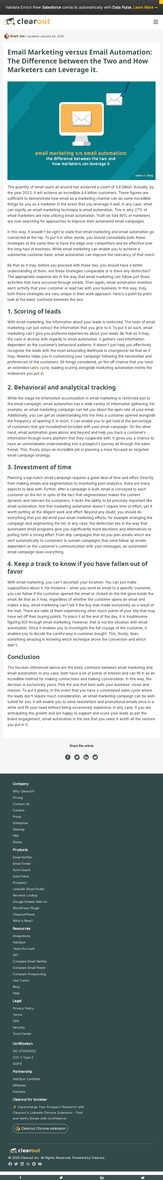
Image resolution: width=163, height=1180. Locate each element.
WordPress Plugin (26, 908)
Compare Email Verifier (30, 961)
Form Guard (21, 870)
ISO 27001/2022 (24, 1051)
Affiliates (19, 1085)
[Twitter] (77, 755)
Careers (19, 810)
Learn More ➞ (145, 7)
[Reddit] (95, 755)
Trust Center (22, 1034)
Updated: (33, 36)
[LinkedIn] (22, 1164)
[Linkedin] (86, 755)
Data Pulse (21, 876)
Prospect (20, 883)
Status (17, 842)
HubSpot (19, 942)
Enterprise (20, 823)
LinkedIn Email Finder (28, 889)
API (15, 955)
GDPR (17, 1064)
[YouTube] (40, 1164)
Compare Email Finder (29, 968)
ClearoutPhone (24, 914)
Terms (17, 1015)
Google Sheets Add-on (30, 902)
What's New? (23, 921)
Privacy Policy (23, 1008)
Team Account (24, 949)
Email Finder (22, 864)
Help (16, 993)
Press (17, 817)
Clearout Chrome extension (43, 1128)
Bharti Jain (18, 36)
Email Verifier (22, 857)
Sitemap (19, 829)
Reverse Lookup (25, 895)
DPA (16, 1021)
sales (34, 368)
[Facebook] (67, 755)
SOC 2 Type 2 (23, 1057)
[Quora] (28, 1164)
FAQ (16, 836)
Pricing (18, 798)
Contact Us (21, 804)
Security (19, 1027)
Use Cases (21, 980)
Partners (19, 1092)
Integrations (21, 936)
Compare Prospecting (29, 974)
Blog (16, 987)
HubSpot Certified (26, 1079)
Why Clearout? (24, 791)
